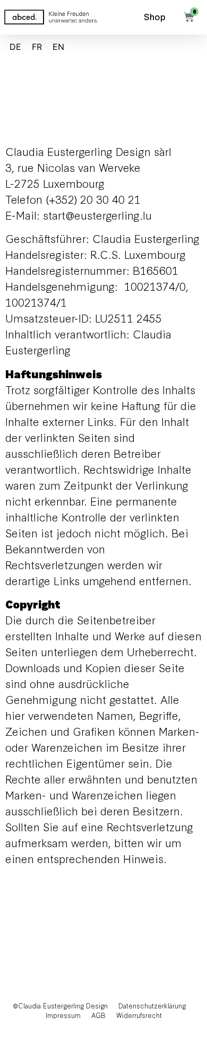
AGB (98, 1015)
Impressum (63, 1015)
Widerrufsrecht (139, 1015)
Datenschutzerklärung (152, 1005)
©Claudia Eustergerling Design (60, 1005)
